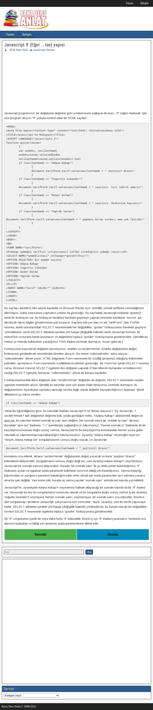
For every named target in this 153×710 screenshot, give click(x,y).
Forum (129, 3)
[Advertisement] (76, 82)
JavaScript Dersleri (44, 49)
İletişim (144, 3)
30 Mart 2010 (20, 49)
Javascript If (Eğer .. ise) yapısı (34, 45)
